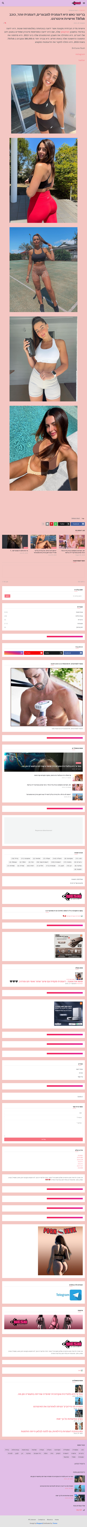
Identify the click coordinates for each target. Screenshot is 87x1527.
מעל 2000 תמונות (77, 879)
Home (57, 1520)
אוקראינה (69, 858)
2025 (80, 1157)
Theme (55, 1523)
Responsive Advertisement (43, 830)
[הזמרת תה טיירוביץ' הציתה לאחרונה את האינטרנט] (79, 1488)
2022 (80, 1163)
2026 (80, 1155)
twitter (82, 60)
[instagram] (13, 653)
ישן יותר (5, 582)
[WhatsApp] (56, 524)
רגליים (40, 865)
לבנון (61, 865)
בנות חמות (43, 612)
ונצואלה (13, 862)
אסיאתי (36, 858)
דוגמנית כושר (42, 862)
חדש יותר (81, 582)
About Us (50, 1520)
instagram (80, 54)
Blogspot (39, 1523)
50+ (78, 858)
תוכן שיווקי (43, 627)
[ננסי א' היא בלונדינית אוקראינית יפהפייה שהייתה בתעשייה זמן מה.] (79, 1478)
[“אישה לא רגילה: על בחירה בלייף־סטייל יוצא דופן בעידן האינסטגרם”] (77, 796)
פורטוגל (66, 1457)
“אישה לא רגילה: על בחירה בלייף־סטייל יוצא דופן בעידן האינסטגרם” (45, 552)
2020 (80, 1167)
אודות (81, 1073)
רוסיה (30, 865)
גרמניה (67, 862)
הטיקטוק (65, 32)
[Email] (47, 524)
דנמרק (58, 1453)
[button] (84, 3)
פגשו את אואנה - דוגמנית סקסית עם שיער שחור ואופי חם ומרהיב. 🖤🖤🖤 (46, 981)
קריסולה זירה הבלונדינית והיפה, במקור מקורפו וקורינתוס (52, 775)
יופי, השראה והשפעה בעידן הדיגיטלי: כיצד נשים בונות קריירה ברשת (73, 552)
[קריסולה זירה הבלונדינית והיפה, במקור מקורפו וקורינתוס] (77, 777)
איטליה (57, 858)
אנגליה (46, 858)
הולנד (23, 862)
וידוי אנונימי (37, 1453)
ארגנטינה (25, 858)
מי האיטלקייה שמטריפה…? (19, 551)
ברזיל (15, 858)
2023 (80, 1161)
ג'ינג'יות (43, 619)
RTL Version (32, 1520)
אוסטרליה (66, 1449)
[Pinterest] (51, 524)
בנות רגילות (43, 616)
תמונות (78, 869)
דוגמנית (65, 1453)
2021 (80, 1165)
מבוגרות (43, 623)
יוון (69, 865)
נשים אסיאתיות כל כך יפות (70, 1419)
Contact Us (41, 1520)
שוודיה (21, 865)
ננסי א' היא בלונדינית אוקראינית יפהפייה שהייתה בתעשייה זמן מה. (50, 1394)
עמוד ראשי (79, 1069)
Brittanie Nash (73, 10)
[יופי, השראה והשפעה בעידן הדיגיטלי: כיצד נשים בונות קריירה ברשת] (77, 787)
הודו (31, 862)
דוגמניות (56, 862)
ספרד (73, 1457)
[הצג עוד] (43, 524)
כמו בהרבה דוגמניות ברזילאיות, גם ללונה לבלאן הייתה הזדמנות (52, 1431)
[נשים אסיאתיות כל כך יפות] (79, 1498)
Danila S (80, 1096)
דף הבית (82, 10)
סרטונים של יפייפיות (76, 883)
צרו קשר (80, 1076)
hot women (79, 983)
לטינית (10, 1453)
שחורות (10, 865)
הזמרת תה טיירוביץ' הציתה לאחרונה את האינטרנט (58, 1406)
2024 (80, 1159)
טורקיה (78, 865)
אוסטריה (75, 1449)
